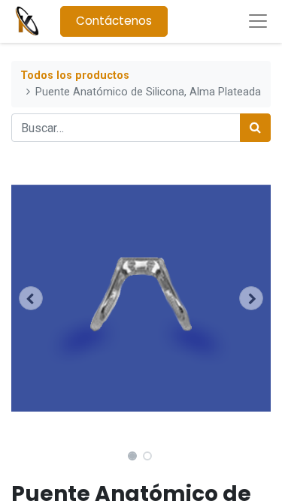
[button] (30, 298)
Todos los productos (74, 75)
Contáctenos (114, 21)
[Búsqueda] (255, 127)
